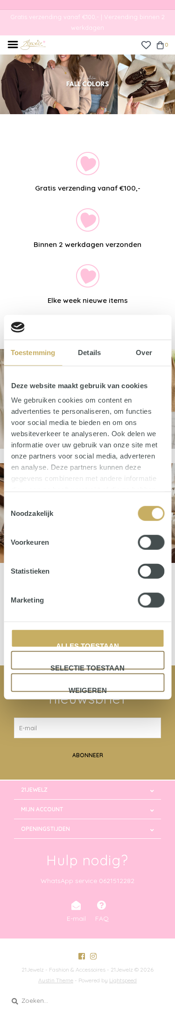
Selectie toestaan (87, 667)
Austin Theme (55, 980)
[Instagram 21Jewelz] (93, 956)
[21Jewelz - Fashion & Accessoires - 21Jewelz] (33, 44)
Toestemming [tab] (33, 352)
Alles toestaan (87, 644)
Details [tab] (89, 352)
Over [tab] (144, 352)
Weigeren (88, 689)
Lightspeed (123, 980)
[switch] (151, 541)
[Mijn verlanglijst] (146, 44)
